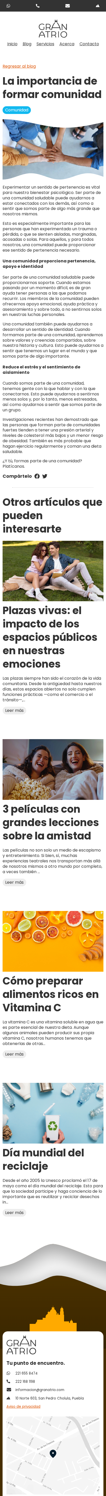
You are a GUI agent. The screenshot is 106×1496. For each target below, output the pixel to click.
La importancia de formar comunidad (52, 88)
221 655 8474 (8, 6)
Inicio (12, 44)
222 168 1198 (37, 6)
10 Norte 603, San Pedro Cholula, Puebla (97, 6)
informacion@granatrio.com (67, 6)
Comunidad (16, 110)
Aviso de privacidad (23, 1406)
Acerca (66, 44)
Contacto (89, 44)
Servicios (45, 44)
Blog (27, 44)
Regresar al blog (19, 66)
